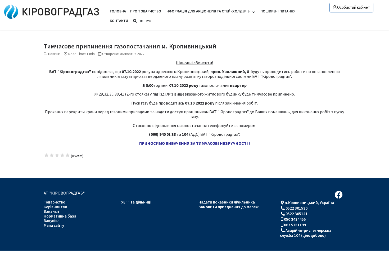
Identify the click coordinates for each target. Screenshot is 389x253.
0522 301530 (296, 208)
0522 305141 (296, 213)
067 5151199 (295, 224)
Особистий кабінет (353, 7)
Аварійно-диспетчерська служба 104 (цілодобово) (305, 233)
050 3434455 (295, 219)
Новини (54, 53)
